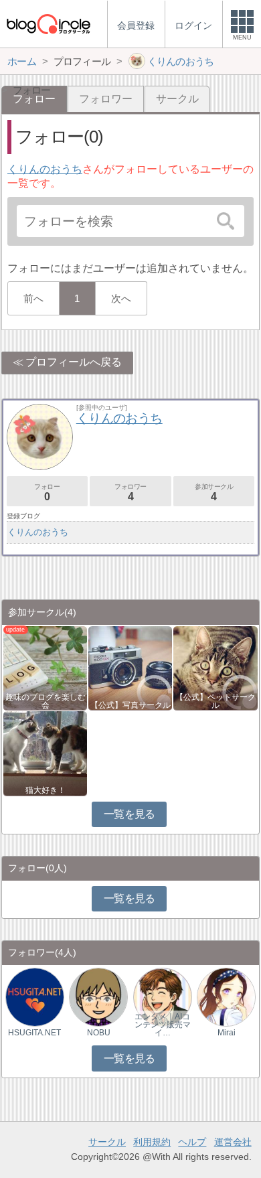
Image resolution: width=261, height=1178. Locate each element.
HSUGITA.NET (34, 1033)
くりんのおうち (44, 169)
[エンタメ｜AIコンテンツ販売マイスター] (162, 996)
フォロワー (106, 98)
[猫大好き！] (45, 752)
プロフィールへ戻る (73, 362)
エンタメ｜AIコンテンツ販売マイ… (163, 1025)
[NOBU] (98, 996)
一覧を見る (129, 814)
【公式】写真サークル (130, 705)
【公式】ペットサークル (215, 701)
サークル (177, 98)
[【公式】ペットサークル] (215, 667)
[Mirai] (226, 996)
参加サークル (214, 492)
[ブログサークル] (48, 24)
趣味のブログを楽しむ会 (45, 701)
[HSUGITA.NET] (34, 996)
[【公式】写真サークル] (130, 667)
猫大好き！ (45, 790)
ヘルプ (192, 1141)
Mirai (226, 1033)
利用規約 (152, 1141)
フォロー (47, 492)
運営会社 (233, 1141)
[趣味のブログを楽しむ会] (45, 667)
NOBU (98, 1033)
